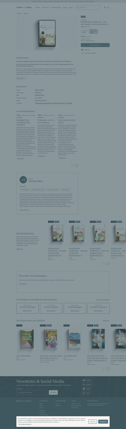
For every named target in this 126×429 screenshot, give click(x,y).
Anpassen (93, 421)
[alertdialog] (63, 421)
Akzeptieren (103, 421)
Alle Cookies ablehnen (25, 424)
